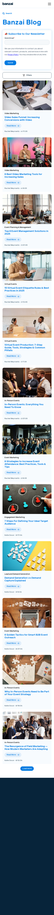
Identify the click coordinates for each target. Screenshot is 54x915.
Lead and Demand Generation (17, 574)
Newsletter (32, 842)
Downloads (33, 839)
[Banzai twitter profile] (34, 792)
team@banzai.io (10, 789)
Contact (31, 814)
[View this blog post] (27, 95)
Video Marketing (12, 113)
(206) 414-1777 (10, 792)
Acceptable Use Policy (13, 860)
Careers (31, 811)
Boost (6, 814)
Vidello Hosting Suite (12, 829)
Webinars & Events (36, 833)
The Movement (34, 830)
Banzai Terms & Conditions (9, 846)
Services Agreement (12, 866)
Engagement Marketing (15, 517)
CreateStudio (9, 820)
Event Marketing (12, 457)
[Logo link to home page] (8, 3)
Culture (31, 808)
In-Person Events (12, 401)
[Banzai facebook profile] (30, 792)
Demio (7, 811)
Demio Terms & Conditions (9, 852)
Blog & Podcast (34, 836)
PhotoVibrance (10, 823)
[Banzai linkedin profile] (39, 792)
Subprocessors (10, 863)
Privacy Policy (10, 857)
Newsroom (32, 817)
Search (9, 13)
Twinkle (7, 826)
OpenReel (8, 817)
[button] (48, 4)
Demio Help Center (36, 820)
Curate (7, 808)
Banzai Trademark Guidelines (11, 870)
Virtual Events (11, 284)
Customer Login (37, 785)
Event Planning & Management (18, 227)
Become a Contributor (37, 845)
